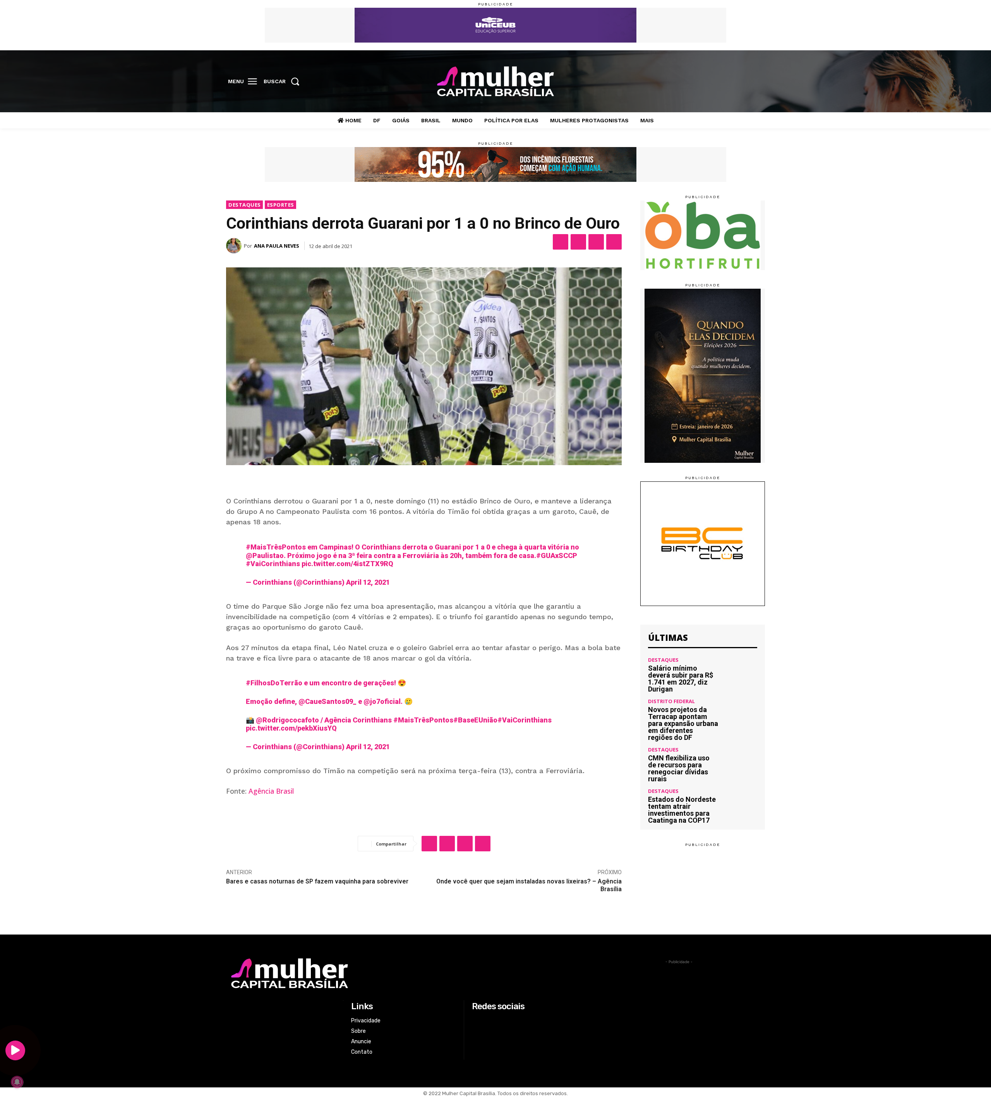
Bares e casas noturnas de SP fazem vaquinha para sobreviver (317, 881)
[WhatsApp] (596, 242)
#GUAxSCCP (556, 555)
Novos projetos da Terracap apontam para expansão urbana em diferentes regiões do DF (683, 723)
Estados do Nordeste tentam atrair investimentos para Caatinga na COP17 (682, 809)
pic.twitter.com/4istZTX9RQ (347, 564)
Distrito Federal (671, 701)
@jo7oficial (382, 701)
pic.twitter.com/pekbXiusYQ (291, 728)
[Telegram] (614, 242)
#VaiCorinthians (273, 564)
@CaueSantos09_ (327, 701)
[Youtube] (757, 82)
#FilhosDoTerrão (274, 683)
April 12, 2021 (368, 582)
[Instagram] (725, 82)
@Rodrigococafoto (287, 720)
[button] (284, 81)
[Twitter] (741, 82)
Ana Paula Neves (276, 245)
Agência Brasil (271, 791)
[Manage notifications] (17, 1082)
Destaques (244, 204)
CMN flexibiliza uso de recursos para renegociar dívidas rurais (679, 768)
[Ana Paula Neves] (235, 245)
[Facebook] (709, 82)
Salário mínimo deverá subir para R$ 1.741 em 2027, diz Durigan (680, 678)
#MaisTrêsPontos (276, 547)
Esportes (280, 204)
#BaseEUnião (475, 720)
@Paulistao (265, 555)
